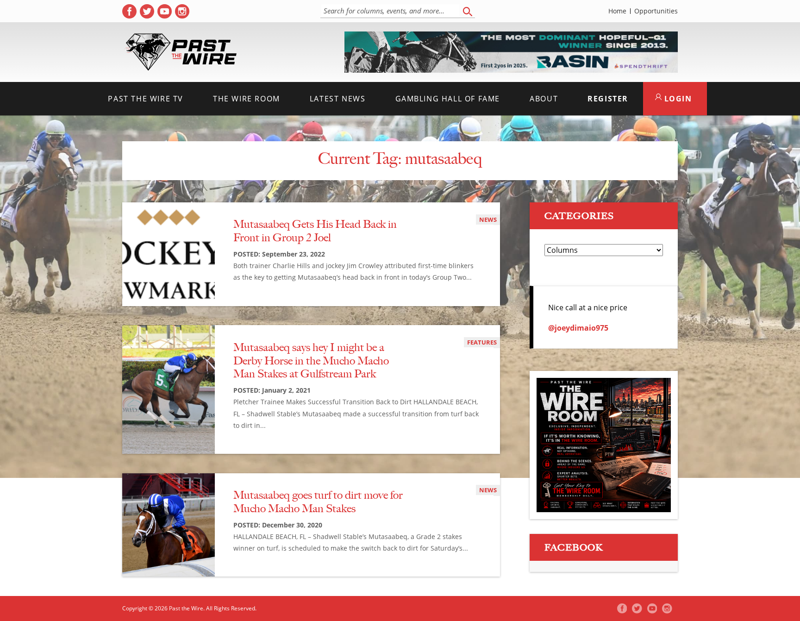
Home (617, 11)
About (544, 99)
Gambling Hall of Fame (447, 99)
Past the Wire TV (145, 99)
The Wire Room (246, 99)
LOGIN (677, 99)
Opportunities (656, 11)
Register (608, 99)
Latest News (338, 99)
